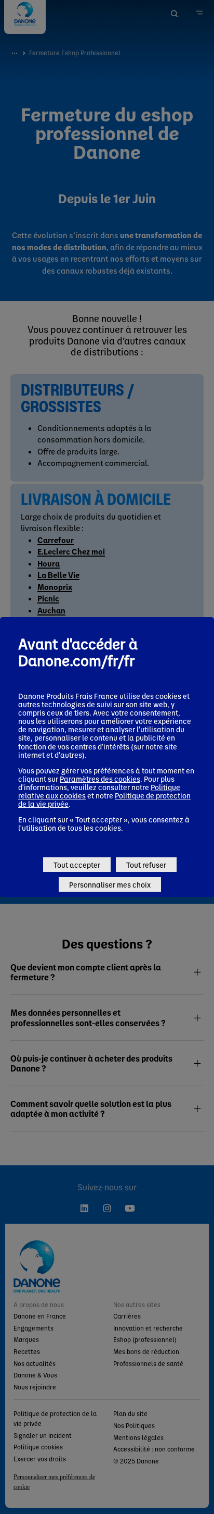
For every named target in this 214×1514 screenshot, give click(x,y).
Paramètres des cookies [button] (100, 778)
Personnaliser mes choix (110, 884)
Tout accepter (77, 864)
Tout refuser (146, 864)
